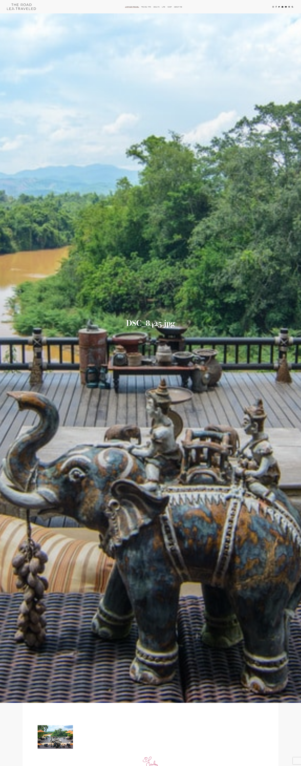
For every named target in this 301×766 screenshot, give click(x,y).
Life (163, 7)
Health (156, 7)
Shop (170, 7)
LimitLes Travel (132, 7)
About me (178, 7)
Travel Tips (146, 7)
